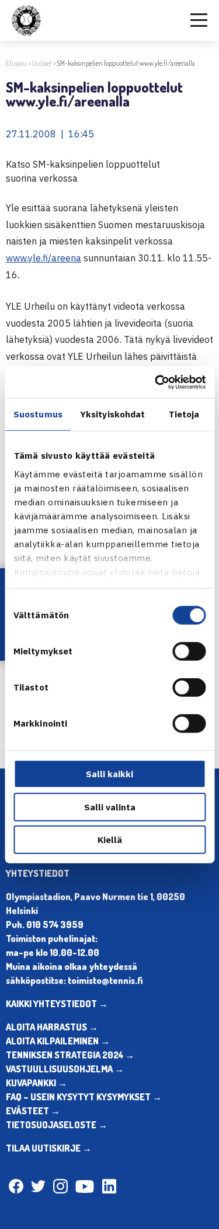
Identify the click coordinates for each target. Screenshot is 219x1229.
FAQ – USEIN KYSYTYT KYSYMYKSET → (84, 1097)
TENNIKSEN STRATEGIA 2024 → (70, 1055)
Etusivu (16, 63)
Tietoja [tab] (184, 414)
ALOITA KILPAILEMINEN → (58, 1041)
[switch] (189, 651)
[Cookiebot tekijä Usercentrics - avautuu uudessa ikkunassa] (156, 381)
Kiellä (110, 839)
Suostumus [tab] (37, 414)
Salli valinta (109, 806)
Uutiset (42, 63)
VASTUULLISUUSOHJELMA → (65, 1069)
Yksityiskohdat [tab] (112, 414)
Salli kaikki (109, 774)
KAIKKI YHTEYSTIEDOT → (57, 1004)
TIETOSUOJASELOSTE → (56, 1125)
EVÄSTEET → (33, 1111)
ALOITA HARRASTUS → (52, 1027)
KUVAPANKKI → (36, 1083)
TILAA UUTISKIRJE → (49, 1148)
